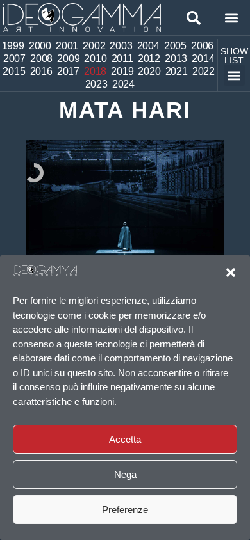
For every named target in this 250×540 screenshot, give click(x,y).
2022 (203, 71)
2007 (14, 58)
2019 (122, 71)
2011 (122, 58)
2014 (203, 58)
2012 (149, 58)
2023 (96, 84)
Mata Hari (125, 109)
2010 (95, 58)
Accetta (125, 439)
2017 (68, 71)
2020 (149, 71)
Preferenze (125, 509)
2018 (95, 71)
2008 (41, 58)
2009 (68, 58)
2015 (14, 71)
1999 (13, 45)
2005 (175, 45)
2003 (121, 45)
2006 (202, 45)
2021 (176, 71)
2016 (41, 71)
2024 (123, 84)
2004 (148, 45)
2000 (40, 45)
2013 (176, 58)
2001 (67, 45)
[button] (230, 272)
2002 (94, 45)
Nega (125, 474)
